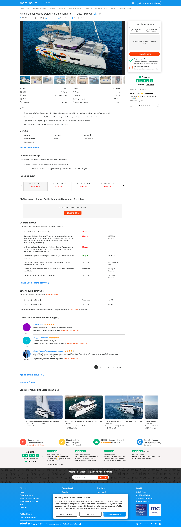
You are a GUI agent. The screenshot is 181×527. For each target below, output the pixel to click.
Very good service (40, 338)
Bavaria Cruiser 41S (71, 358)
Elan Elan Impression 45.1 (70, 330)
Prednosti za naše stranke (29, 501)
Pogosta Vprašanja (26, 495)
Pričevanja (23, 507)
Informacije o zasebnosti (28, 517)
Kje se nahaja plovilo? (31, 374)
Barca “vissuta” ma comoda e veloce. (48, 351)
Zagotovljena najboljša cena (36, 445)
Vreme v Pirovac (28, 382)
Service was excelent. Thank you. (44, 341)
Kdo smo (23, 492)
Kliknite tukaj (73, 309)
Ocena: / (115, 443)
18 (123, 367)
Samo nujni (90, 514)
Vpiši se (103, 477)
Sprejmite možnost (114, 514)
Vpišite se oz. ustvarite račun (148, 3)
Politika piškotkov (26, 514)
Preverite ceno (72, 213)
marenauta (28, 2)
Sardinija (65, 492)
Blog (21, 504)
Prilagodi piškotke (66, 514)
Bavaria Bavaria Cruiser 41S (77, 343)
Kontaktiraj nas (141, 492)
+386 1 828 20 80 (144, 495)
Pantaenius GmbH (52, 294)
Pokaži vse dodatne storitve (33, 282)
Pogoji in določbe (26, 511)
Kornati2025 (38, 324)
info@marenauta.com (145, 498)
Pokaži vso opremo (83, 120)
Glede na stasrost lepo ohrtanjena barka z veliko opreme (52, 327)
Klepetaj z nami (143, 501)
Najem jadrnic (101, 492)
